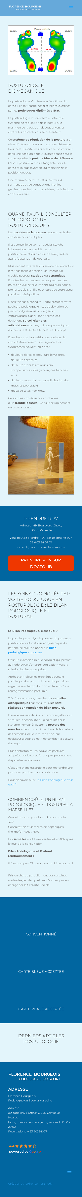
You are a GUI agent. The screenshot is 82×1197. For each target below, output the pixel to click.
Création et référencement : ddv (30, 1183)
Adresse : (14, 1108)
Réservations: (17, 1131)
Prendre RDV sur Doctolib (41, 563)
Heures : (13, 1117)
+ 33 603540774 (38, 1131)
